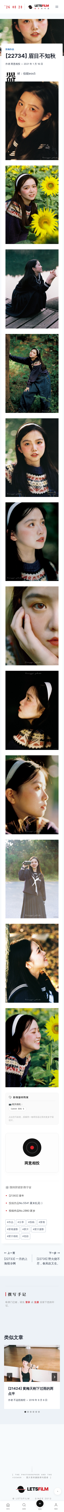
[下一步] (54, 1377)
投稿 (11, 1203)
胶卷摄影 (12, 1229)
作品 (16, 1203)
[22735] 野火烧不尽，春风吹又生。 (48, 1258)
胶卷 (42, 1222)
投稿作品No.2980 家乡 (22, 1210)
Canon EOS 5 (17, 1109)
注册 (36, 1302)
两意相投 (15, 64)
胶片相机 (12, 1236)
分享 (21, 1222)
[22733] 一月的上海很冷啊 (15, 1258)
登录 (27, 1302)
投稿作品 (9, 49)
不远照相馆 (19, 1400)
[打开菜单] (57, 6)
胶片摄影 (38, 1229)
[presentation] (32, 1363)
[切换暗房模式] (57, 1491)
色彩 (25, 1236)
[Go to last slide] (9, 1377)
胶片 (25, 1229)
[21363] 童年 (16, 1195)
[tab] (25, 1412)
